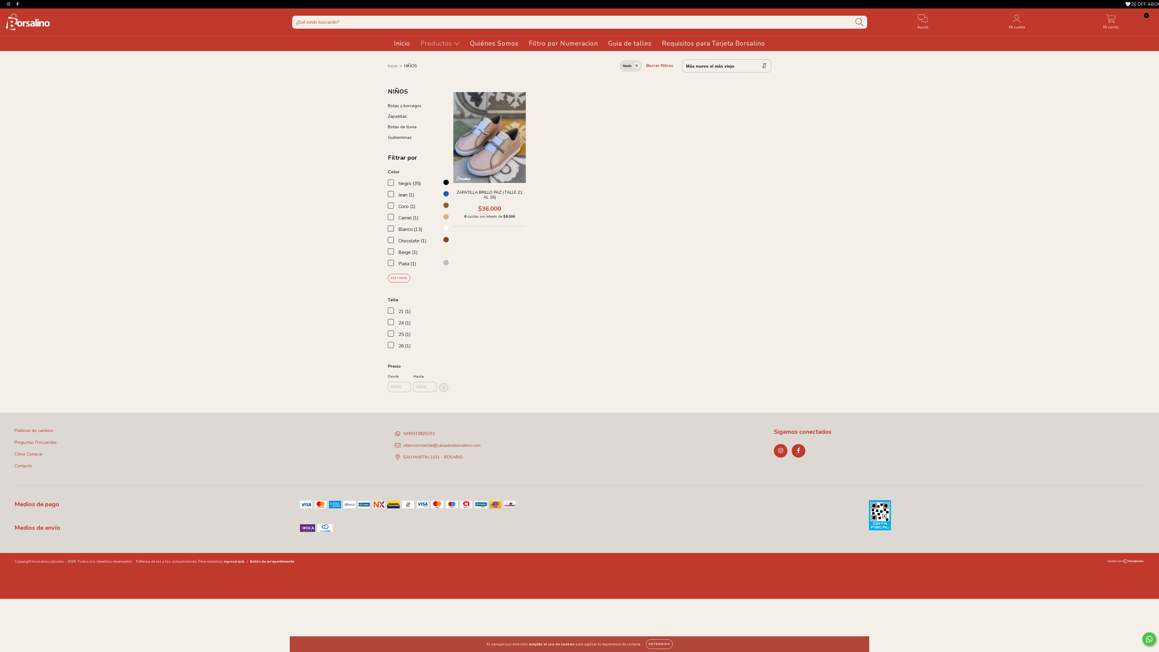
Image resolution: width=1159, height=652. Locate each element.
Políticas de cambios (33, 430)
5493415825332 (419, 433)
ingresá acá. (234, 561)
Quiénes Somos (494, 43)
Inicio (402, 43)
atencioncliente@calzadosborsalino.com (442, 445)
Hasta (418, 376)
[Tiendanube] (1126, 562)
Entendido (659, 644)
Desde (393, 376)
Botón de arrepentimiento (272, 561)
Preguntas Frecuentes (35, 442)
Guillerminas (400, 137)
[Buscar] (859, 22)
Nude (627, 66)
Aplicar (443, 387)
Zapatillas (397, 116)
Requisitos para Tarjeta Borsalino (713, 43)
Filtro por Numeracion (563, 43)
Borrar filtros (659, 66)
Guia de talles (630, 43)
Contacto (23, 466)
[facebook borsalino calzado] (17, 4)
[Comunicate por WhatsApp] (1149, 639)
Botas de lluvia (402, 127)
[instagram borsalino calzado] (9, 4)
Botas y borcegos (404, 106)
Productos (437, 43)
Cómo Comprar (28, 454)
